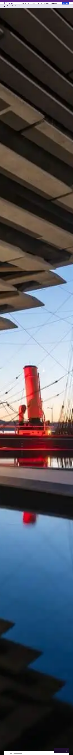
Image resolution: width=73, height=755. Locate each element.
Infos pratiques (46, 3)
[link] (65, 3)
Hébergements (39, 3)
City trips (20, 753)
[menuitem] (24, 3)
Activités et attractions (31, 3)
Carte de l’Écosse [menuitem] (54, 3)
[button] (67, 6)
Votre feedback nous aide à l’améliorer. (13, 6)
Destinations (24, 3)
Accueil (11, 753)
